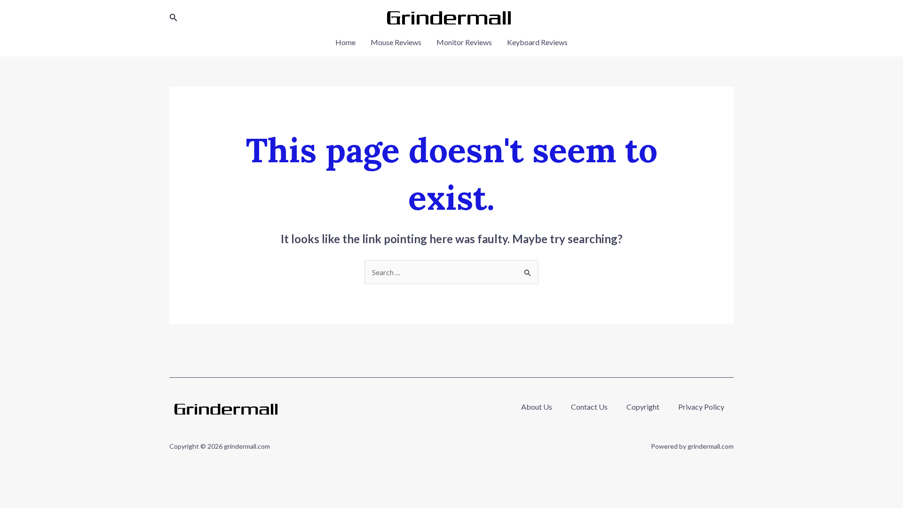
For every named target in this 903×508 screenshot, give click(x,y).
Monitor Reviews (464, 42)
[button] (173, 18)
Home (345, 42)
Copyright (642, 406)
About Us (536, 406)
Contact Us (589, 406)
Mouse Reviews (396, 42)
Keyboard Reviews (537, 42)
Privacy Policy (701, 406)
